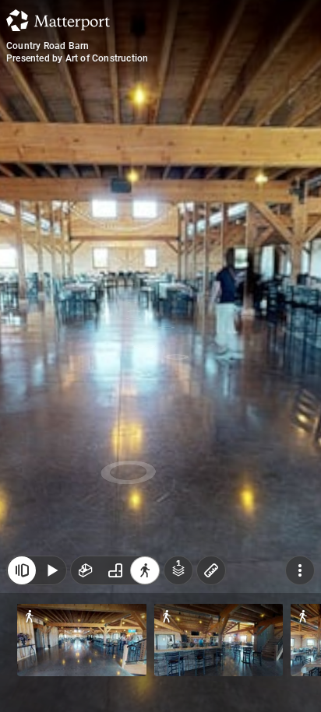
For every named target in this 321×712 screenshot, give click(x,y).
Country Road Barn (47, 45)
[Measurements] (211, 570)
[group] (115, 570)
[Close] (22, 570)
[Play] (51, 570)
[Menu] (300, 570)
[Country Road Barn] (160, 356)
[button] (82, 640)
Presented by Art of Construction (77, 58)
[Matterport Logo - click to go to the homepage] (58, 20)
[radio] (86, 570)
